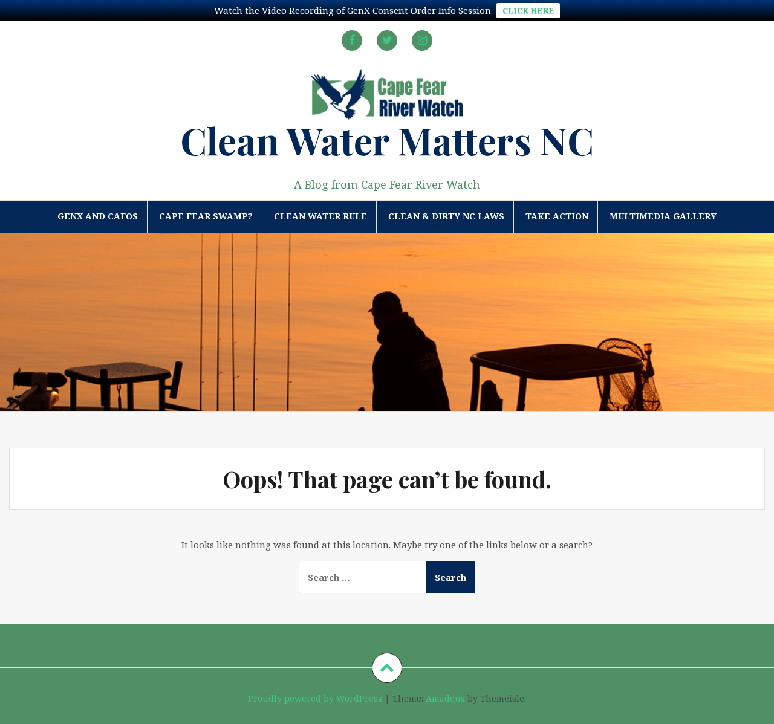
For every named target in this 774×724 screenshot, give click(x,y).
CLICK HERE (528, 10)
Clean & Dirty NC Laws (446, 216)
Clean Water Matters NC (387, 140)
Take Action (556, 216)
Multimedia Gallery (663, 216)
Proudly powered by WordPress (315, 698)
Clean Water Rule (320, 216)
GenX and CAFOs (97, 216)
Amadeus (445, 698)
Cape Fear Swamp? (206, 216)
